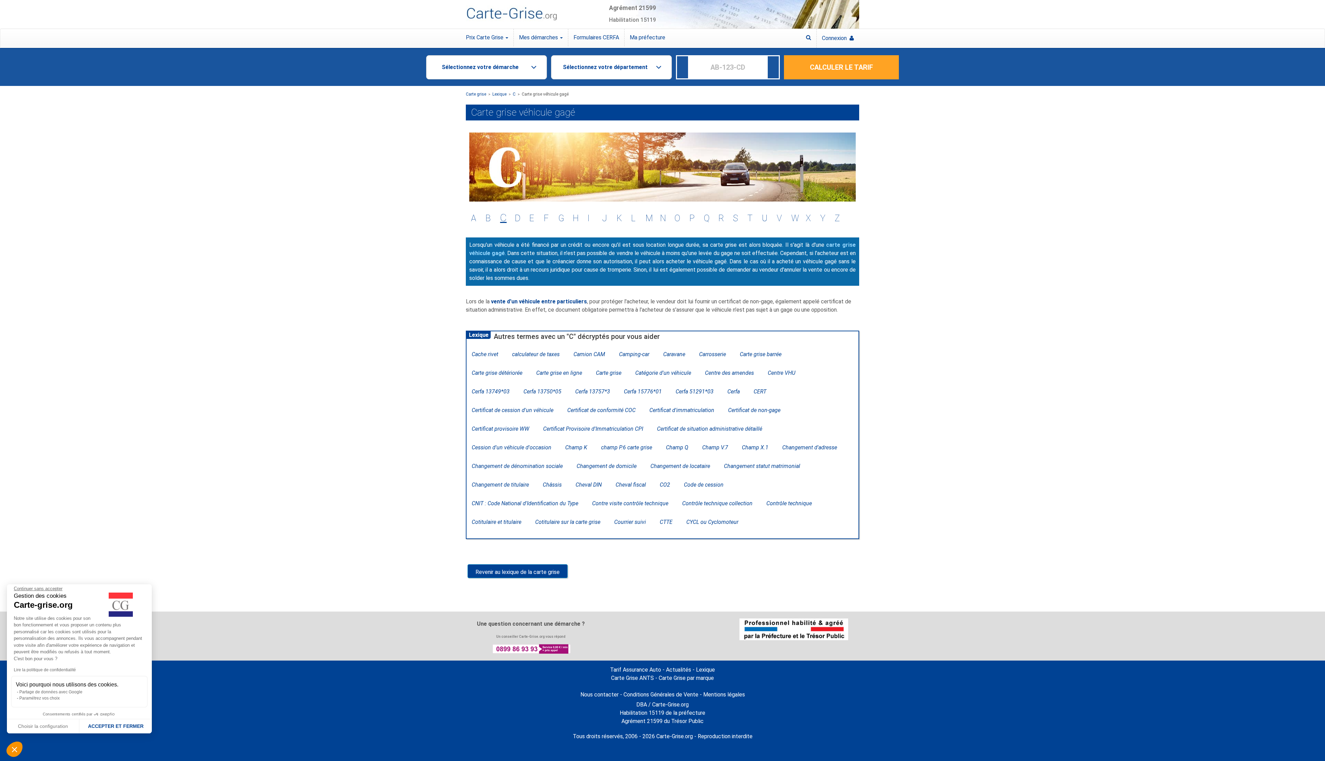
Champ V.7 (715, 447)
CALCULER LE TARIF (841, 67)
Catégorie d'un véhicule (663, 373)
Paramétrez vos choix (39, 698)
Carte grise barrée (761, 354)
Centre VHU (781, 373)
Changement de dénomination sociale (517, 466)
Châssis (552, 484)
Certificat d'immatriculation (681, 410)
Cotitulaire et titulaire (496, 522)
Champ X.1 (755, 447)
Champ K (576, 447)
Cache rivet (485, 354)
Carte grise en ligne (559, 373)
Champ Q (677, 447)
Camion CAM (589, 354)
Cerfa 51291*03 (695, 391)
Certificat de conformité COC (601, 410)
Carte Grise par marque (686, 678)
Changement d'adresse (809, 447)
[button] (14, 749)
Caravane (674, 354)
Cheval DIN (589, 484)
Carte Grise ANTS (632, 678)
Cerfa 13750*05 (542, 391)
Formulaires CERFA (596, 37)
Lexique (499, 94)
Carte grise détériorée (497, 373)
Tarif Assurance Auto (635, 669)
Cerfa (733, 391)
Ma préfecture (647, 37)
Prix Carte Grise (485, 37)
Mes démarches (539, 37)
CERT (760, 391)
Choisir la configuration (43, 726)
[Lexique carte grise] (808, 37)
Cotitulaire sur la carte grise (567, 522)
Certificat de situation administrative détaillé (709, 429)
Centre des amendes (729, 373)
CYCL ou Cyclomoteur (712, 522)
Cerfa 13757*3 (592, 391)
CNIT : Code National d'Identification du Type (525, 503)
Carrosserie (712, 354)
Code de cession (704, 484)
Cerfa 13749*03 (491, 391)
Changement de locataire (680, 466)
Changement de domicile (607, 466)
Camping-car (634, 354)
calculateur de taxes (536, 354)
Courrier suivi (630, 522)
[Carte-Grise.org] (512, 14)
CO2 (665, 484)
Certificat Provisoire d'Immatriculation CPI (593, 429)
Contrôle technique (789, 503)
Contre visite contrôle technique (630, 503)
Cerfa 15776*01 (643, 391)
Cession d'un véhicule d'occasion (511, 447)
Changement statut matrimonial (762, 466)
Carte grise (476, 94)
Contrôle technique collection (717, 503)
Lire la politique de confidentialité (45, 669)
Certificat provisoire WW (500, 429)
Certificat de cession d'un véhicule (512, 410)
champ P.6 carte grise (626, 447)
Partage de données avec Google (50, 692)
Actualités (678, 669)
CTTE (666, 522)
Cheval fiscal (631, 484)
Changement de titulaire (500, 484)
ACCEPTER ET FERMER (116, 726)
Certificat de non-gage (754, 410)
